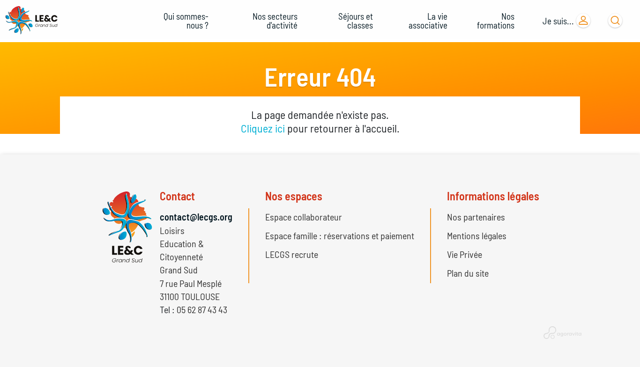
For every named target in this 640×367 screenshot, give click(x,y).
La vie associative (428, 20)
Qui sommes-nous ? (186, 20)
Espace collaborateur (303, 216)
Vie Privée (464, 254)
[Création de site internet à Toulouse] (562, 331)
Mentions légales (476, 235)
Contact (177, 196)
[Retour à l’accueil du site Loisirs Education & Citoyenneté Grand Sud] (32, 21)
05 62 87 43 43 (202, 309)
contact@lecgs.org (196, 216)
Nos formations (495, 20)
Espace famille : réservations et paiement (339, 235)
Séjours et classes (355, 20)
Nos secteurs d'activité (275, 20)
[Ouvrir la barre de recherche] (615, 21)
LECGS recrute (291, 254)
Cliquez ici (263, 128)
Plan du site (468, 273)
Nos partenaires (476, 216)
